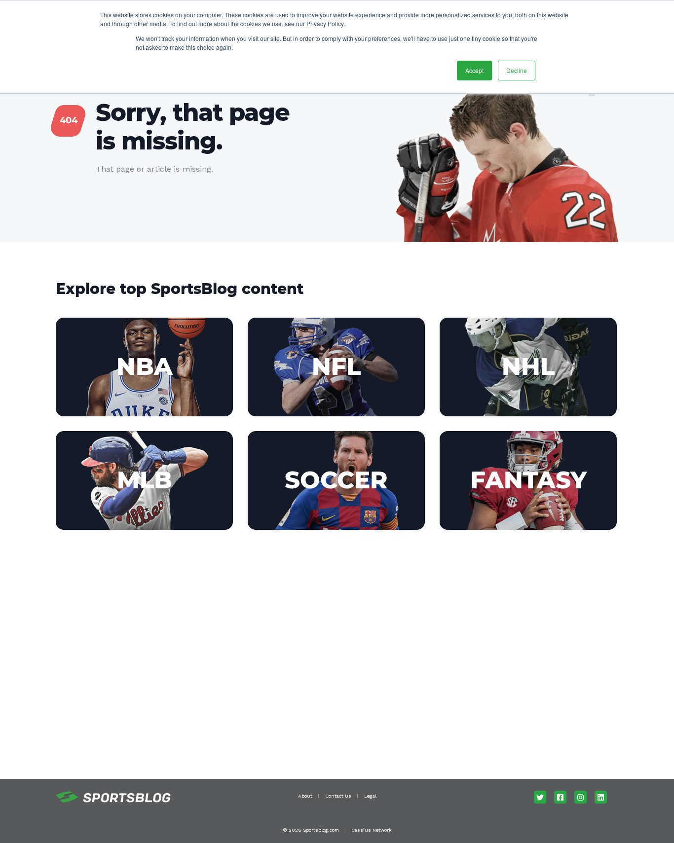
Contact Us (338, 796)
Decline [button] (516, 70)
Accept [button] (474, 70)
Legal (370, 796)
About (305, 796)
